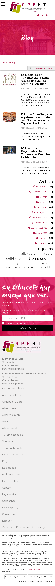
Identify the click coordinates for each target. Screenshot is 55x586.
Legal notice (9, 494)
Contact (7, 487)
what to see (9, 408)
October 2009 (40, 222)
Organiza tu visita (12, 401)
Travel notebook (12, 448)
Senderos (7, 441)
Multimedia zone (12, 474)
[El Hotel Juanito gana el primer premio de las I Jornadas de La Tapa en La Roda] (9, 117)
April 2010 (42, 202)
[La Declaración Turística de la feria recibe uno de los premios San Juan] (9, 79)
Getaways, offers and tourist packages (24, 527)
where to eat (9, 428)
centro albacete (19, 267)
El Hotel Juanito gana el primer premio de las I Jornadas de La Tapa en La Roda (36, 119)
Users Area (45, 15)
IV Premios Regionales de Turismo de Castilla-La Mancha (35, 153)
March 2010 (41, 207)
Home (5, 62)
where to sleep (11, 415)
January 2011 (41, 186)
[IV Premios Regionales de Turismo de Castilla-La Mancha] (9, 150)
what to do (8, 421)
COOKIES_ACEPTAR (16, 576)
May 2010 (42, 197)
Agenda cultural (12, 395)
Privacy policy (10, 507)
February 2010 (40, 212)
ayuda (20, 263)
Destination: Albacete (14, 388)
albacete (28, 253)
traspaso (38, 258)
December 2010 (39, 191)
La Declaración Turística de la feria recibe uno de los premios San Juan (35, 79)
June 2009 (42, 243)
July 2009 (42, 238)
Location (7, 520)
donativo (40, 263)
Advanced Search (44, 68)
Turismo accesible (12, 434)
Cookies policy (10, 514)
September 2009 (38, 228)
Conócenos (8, 501)
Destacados (9, 468)
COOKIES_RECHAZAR (40, 576)
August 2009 (41, 233)
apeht (45, 267)
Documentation (11, 481)
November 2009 (39, 217)
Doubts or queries (12, 454)
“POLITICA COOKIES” (34, 569)
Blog (12, 62)
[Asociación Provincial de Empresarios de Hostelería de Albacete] (27, 7)
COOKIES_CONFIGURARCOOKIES (34, 581)
